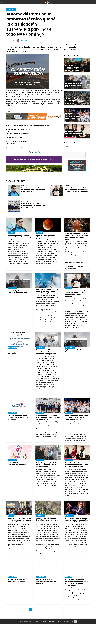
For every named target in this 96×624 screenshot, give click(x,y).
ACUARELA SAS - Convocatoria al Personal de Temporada (19, 464)
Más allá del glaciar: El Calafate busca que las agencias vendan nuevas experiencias (73, 67)
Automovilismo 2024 (17, 148)
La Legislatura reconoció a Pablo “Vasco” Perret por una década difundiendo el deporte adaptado (76, 189)
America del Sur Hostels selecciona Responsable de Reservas (46, 581)
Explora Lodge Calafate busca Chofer (75, 351)
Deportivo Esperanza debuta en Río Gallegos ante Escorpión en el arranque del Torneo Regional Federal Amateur (76, 582)
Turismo (10, 515)
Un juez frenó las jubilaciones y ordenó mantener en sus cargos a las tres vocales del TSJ (76, 464)
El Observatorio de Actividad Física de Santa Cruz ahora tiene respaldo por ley (33, 205)
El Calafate (69, 515)
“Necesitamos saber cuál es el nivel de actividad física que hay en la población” (33, 189)
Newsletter (70, 142)
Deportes (11, 9)
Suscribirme (77, 149)
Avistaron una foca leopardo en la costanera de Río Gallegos (71, 101)
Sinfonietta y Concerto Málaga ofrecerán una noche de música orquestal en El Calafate (76, 520)
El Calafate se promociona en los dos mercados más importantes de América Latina (19, 520)
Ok (75, 621)
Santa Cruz (69, 412)
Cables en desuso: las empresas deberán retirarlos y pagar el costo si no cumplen (47, 291)
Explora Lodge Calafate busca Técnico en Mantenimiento (18, 292)
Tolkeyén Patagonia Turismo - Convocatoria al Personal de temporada (19, 417)
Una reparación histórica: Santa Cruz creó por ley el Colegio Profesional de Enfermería (76, 417)
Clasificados (12, 288)
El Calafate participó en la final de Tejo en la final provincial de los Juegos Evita (47, 464)
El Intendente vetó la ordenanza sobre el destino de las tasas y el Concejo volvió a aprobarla (47, 352)
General (39, 232)
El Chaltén (40, 347)
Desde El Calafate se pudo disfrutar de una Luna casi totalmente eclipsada (45, 237)
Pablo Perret (24, 40)
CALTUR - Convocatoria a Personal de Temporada (17, 581)
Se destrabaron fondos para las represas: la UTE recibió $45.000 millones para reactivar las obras (76, 236)
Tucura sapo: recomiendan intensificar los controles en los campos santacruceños (47, 520)
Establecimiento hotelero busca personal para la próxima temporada (19, 352)
